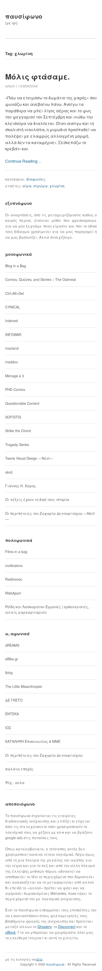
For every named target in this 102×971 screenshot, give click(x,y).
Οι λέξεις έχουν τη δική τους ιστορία (37, 499)
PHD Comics (15, 389)
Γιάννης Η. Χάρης (20, 485)
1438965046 (28, 85)
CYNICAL (12, 306)
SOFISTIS (13, 416)
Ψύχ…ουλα (15, 782)
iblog (9, 672)
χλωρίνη (57, 185)
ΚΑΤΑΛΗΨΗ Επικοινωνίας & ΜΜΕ (32, 741)
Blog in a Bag (15, 265)
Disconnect (67, 926)
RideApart (13, 593)
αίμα (26, 185)
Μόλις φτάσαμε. (37, 76)
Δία (39, 959)
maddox (11, 361)
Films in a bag (16, 551)
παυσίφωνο (23, 16)
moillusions (14, 565)
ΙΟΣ (8, 727)
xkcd (8, 472)
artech (10, 85)
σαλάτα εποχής (19, 768)
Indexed (11, 320)
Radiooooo (13, 579)
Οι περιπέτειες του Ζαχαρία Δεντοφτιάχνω (44, 755)
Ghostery (44, 926)
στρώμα (40, 185)
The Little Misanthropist (23, 686)
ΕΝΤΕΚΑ (12, 713)
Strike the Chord (18, 430)
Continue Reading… (23, 161)
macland (12, 348)
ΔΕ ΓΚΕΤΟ (14, 700)
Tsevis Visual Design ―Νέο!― (29, 458)
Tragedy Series (17, 444)
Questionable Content (22, 403)
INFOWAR (13, 334)
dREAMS (12, 645)
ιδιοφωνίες (35, 179)
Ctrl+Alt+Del (14, 293)
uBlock (10, 932)
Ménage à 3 (14, 375)
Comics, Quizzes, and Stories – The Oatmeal (40, 279)
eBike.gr (11, 658)
